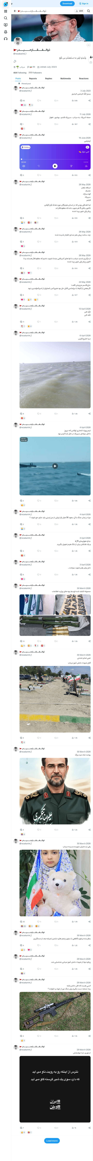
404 (19, 72)
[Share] (89, 100)
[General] (91, 57)
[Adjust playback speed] (86, 166)
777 (35, 72)
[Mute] (23, 166)
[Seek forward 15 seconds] (71, 166)
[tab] (18, 78)
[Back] (15, 11)
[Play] (55, 166)
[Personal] (91, 62)
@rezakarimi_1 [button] (25, 90)
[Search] (89, 11)
